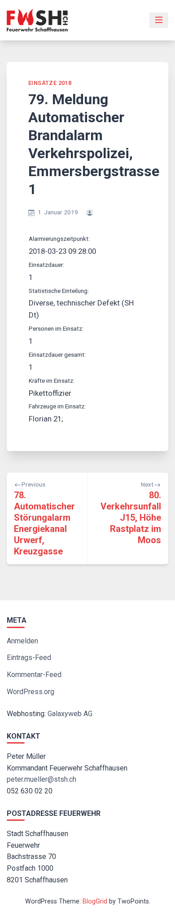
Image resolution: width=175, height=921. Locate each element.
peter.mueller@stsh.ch (41, 779)
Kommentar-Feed (34, 674)
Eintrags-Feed (29, 657)
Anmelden (22, 641)
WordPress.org (30, 691)
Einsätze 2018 (49, 83)
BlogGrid (95, 901)
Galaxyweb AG (70, 713)
